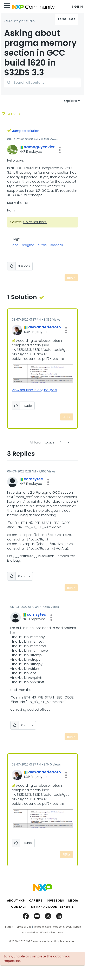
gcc (15, 245)
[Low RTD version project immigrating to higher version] (60, 442)
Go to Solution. (35, 222)
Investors (55, 900)
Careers (36, 900)
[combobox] (42, 82)
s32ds (42, 245)
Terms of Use (23, 927)
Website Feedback (51, 932)
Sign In (77, 7)
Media (73, 900)
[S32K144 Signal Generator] (68, 442)
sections (56, 245)
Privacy (8, 927)
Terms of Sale (42, 927)
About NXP (16, 900)
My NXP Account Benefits (52, 907)
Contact (19, 907)
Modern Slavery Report (67, 927)
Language (66, 19)
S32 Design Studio (20, 21)
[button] (60, 150)
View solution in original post (34, 390)
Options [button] (70, 100)
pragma (28, 245)
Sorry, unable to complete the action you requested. (37, 958)
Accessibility (30, 932)
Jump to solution (25, 130)
